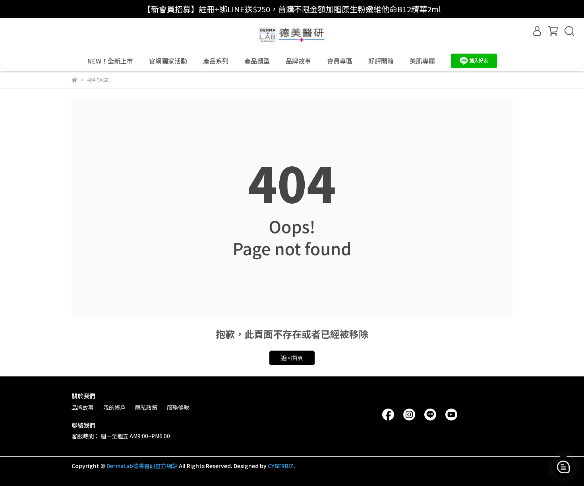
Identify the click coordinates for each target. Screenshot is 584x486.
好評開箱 (381, 60)
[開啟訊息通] (563, 467)
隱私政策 (146, 407)
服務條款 (178, 407)
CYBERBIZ (281, 466)
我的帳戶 (114, 407)
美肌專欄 (422, 60)
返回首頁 (292, 358)
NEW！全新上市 (110, 60)
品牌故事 (298, 60)
